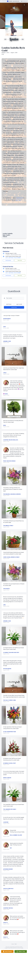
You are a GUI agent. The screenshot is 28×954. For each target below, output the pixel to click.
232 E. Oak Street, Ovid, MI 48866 (13, 257)
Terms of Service (18, 948)
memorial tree (19, 198)
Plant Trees (20, 260)
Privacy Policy (10, 948)
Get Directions (8, 260)
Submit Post (14, 307)
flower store (18, 200)
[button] (14, 356)
